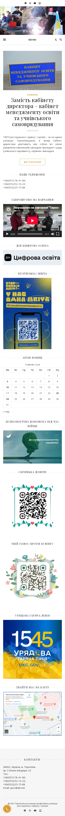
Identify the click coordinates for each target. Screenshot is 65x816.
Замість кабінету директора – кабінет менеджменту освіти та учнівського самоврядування (32, 111)
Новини (32, 94)
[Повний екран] (57, 234)
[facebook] (26, 3)
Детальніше (32, 161)
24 (7, 399)
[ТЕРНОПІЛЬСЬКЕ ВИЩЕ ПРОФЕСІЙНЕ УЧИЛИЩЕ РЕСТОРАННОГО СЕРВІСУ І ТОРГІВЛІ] (32, 20)
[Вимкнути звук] (52, 234)
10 (7, 387)
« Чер (6, 411)
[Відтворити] (7, 234)
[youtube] (35, 3)
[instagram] (30, 3)
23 (57, 393)
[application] (32, 220)
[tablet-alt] (40, 3)
